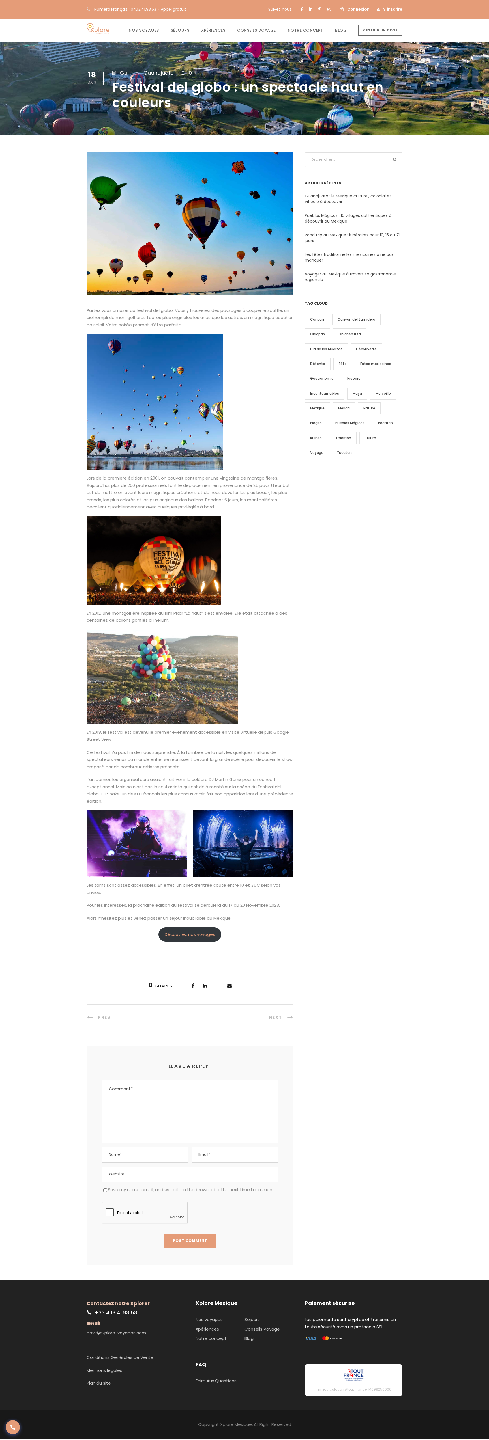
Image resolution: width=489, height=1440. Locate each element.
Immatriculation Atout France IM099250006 (353, 1389)
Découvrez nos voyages (190, 934)
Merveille (383, 393)
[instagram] (329, 9)
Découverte (366, 349)
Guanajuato (158, 72)
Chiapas (317, 334)
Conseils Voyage (256, 30)
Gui (124, 72)
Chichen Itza (349, 334)
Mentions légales (104, 1370)
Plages (316, 422)
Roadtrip (385, 422)
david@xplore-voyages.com (116, 1333)
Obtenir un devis (380, 30)
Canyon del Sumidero (356, 319)
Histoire (354, 378)
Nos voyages (144, 30)
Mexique (317, 408)
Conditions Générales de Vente (120, 1357)
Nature (369, 408)
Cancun (317, 319)
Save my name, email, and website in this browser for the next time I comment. (191, 1190)
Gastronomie (322, 378)
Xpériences (213, 30)
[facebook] (302, 9)
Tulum (370, 437)
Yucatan (344, 452)
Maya (357, 393)
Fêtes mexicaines (375, 363)
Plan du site (99, 1383)
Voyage (316, 452)
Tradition (343, 437)
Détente (317, 363)
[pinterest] (319, 9)
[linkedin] (310, 9)
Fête (343, 363)
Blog (341, 30)
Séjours (180, 30)
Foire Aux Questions (216, 1381)
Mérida (344, 408)
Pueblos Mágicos (349, 422)
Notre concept (305, 30)
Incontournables (324, 393)
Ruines (316, 437)
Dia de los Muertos (326, 349)
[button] (13, 1427)
